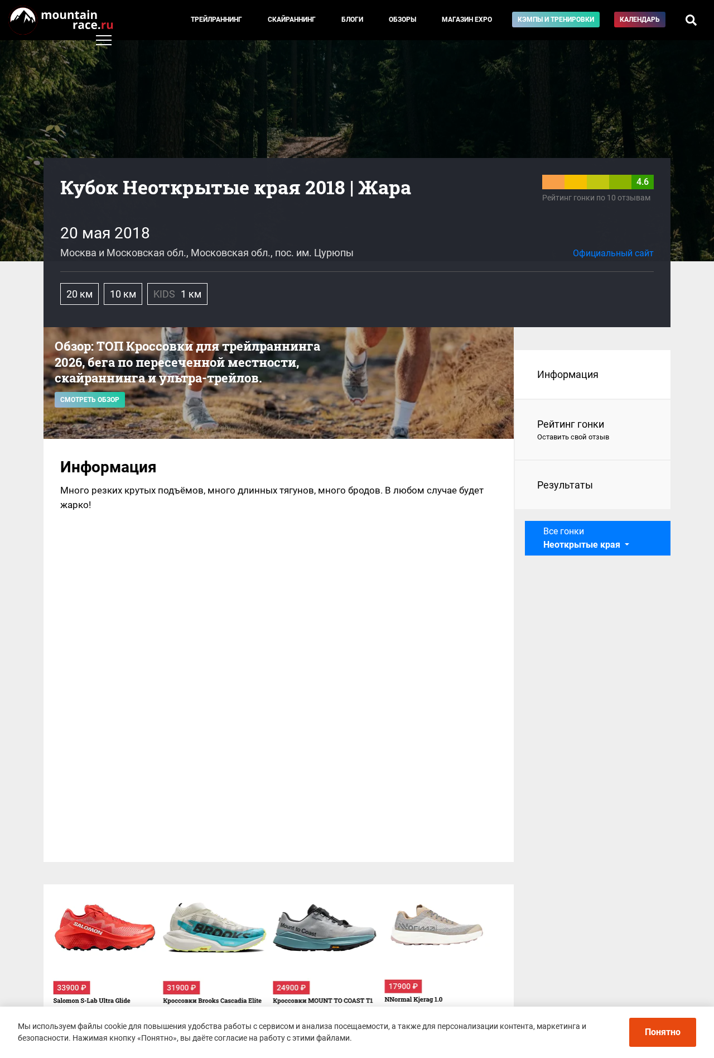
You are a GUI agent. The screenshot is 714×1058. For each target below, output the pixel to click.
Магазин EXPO (467, 19)
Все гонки (581, 538)
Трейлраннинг (216, 19)
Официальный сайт (613, 253)
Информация (568, 374)
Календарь (640, 19)
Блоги (352, 19)
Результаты (565, 485)
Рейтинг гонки (573, 429)
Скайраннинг (292, 19)
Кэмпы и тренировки (556, 19)
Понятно (663, 1032)
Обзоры (402, 19)
